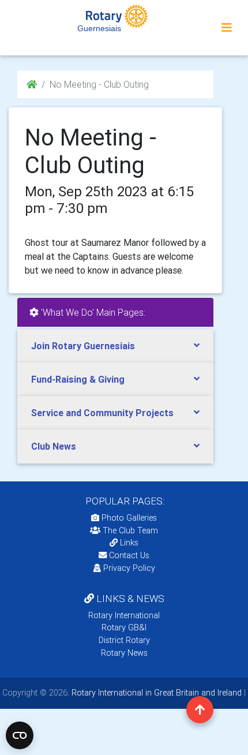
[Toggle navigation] (227, 28)
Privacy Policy (129, 568)
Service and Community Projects (102, 412)
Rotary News (124, 653)
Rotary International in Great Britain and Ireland (155, 692)
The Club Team (130, 530)
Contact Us (128, 555)
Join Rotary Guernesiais (83, 346)
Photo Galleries (128, 518)
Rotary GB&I (124, 627)
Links (129, 542)
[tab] (115, 346)
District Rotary (124, 640)
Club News (53, 446)
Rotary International (124, 615)
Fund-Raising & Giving (78, 379)
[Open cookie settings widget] (19, 735)
